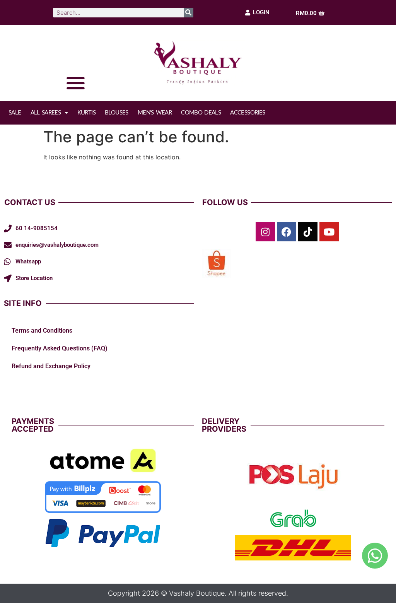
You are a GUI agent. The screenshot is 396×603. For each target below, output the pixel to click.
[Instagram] (265, 231)
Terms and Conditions (42, 330)
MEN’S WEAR (155, 113)
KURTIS (86, 113)
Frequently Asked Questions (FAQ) (60, 348)
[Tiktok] (307, 231)
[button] (75, 83)
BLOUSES (116, 113)
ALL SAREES (46, 113)
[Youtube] (329, 231)
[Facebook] (286, 231)
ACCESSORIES (247, 113)
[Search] (188, 12)
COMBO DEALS (201, 113)
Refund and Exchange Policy (51, 366)
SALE (15, 113)
